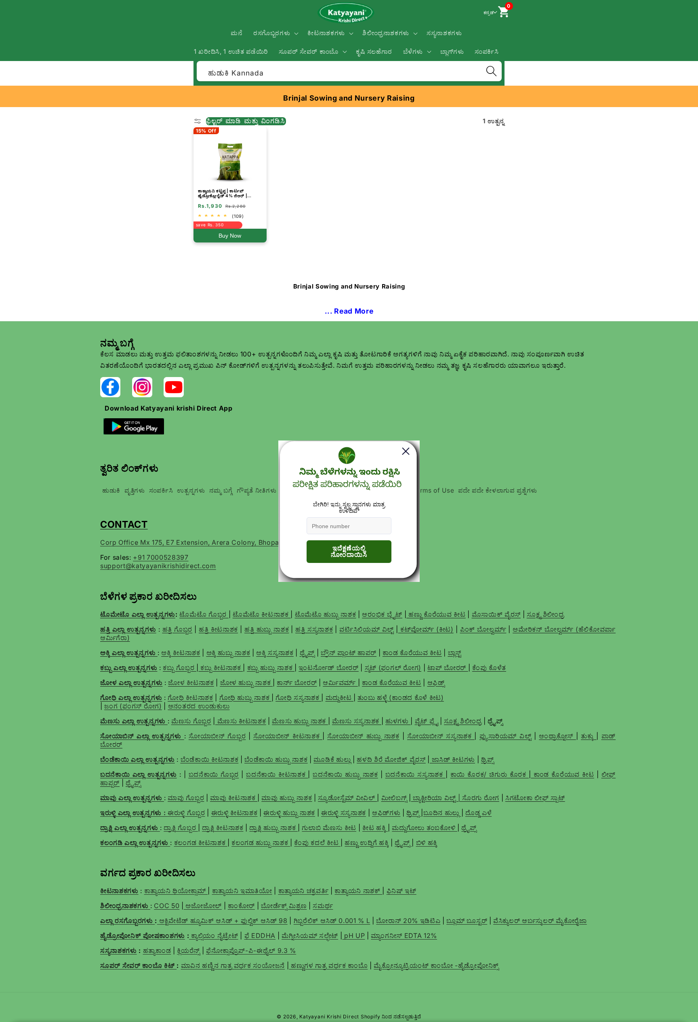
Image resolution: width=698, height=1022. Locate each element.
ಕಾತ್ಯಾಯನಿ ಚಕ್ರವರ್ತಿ (303, 891)
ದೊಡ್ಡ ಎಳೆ (478, 813)
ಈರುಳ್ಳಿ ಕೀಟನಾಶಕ (234, 813)
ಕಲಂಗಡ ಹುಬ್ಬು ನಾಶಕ (260, 843)
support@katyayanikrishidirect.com (158, 566)
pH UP (353, 935)
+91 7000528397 (160, 557)
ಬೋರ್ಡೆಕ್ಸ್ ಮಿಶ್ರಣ (284, 906)
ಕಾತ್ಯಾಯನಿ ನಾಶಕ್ (358, 891)
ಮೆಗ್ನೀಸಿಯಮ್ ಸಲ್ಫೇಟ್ (310, 935)
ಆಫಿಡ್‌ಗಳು (386, 813)
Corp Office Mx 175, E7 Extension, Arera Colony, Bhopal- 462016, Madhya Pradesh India (242, 542)
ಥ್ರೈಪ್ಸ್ (468, 828)
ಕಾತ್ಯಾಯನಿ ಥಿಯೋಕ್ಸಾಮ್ (176, 891)
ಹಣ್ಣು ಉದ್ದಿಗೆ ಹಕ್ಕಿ (367, 843)
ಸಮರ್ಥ (323, 906)
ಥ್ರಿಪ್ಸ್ (413, 813)
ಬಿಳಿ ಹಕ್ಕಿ (426, 843)
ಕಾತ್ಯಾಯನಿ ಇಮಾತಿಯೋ (242, 891)
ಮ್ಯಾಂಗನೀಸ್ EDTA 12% (404, 935)
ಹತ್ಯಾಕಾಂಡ (157, 950)
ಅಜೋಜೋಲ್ (203, 906)
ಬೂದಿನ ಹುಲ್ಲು (442, 813)
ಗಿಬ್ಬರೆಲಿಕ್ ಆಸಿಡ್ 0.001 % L (332, 921)
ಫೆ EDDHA (260, 935)
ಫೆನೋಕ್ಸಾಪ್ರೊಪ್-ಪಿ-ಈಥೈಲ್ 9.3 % (251, 950)
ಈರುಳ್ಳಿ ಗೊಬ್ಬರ (186, 813)
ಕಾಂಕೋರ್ (241, 906)
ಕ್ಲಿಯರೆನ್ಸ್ (188, 950)
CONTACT (124, 524)
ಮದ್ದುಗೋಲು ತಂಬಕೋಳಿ (424, 828)
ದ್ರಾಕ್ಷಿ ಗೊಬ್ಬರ (181, 828)
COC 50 (166, 906)
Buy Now (230, 235)
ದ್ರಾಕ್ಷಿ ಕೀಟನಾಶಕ (222, 828)
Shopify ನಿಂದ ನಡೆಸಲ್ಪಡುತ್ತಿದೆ (391, 1017)
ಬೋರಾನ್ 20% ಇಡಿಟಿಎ (408, 921)
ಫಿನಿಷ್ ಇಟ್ (401, 891)
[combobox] (349, 70)
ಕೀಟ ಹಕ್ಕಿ (375, 828)
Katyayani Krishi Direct (329, 1017)
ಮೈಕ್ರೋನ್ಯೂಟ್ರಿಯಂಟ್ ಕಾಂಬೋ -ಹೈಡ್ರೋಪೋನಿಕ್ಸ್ (436, 965)
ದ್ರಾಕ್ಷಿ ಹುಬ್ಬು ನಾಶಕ (273, 828)
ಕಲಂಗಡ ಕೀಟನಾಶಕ (200, 843)
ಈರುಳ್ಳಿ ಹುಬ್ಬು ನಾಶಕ (289, 813)
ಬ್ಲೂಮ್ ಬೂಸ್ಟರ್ (466, 921)
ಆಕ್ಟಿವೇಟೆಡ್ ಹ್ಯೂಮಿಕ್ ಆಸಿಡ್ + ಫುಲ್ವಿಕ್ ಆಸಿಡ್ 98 (223, 921)
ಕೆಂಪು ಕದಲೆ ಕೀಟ (317, 843)
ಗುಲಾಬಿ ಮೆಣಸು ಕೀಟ (329, 828)
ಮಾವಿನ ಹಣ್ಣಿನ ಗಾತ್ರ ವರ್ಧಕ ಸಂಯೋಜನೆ (233, 965)
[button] (275, 33)
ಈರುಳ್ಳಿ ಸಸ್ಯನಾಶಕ (343, 813)
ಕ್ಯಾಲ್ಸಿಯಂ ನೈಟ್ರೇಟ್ (214, 935)
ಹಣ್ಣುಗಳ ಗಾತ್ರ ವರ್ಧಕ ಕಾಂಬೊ (328, 965)
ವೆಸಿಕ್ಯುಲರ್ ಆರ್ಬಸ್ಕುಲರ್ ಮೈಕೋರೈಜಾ (540, 921)
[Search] (491, 71)
